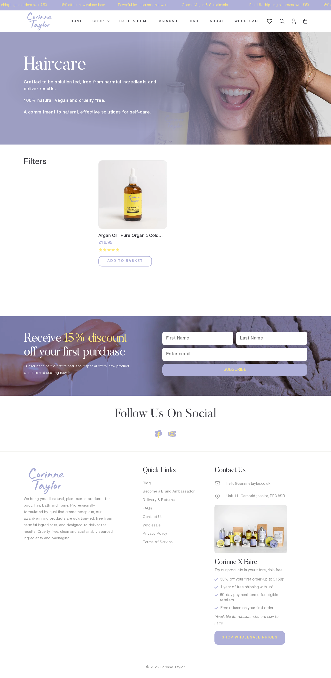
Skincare (169, 21)
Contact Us (153, 517)
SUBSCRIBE (235, 369)
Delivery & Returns (159, 500)
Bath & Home (134, 21)
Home (77, 21)
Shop (99, 21)
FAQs (147, 508)
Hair (195, 21)
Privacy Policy (155, 533)
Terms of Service (158, 542)
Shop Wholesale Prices (250, 637)
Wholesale (247, 21)
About (217, 21)
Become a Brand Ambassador (169, 491)
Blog (147, 483)
